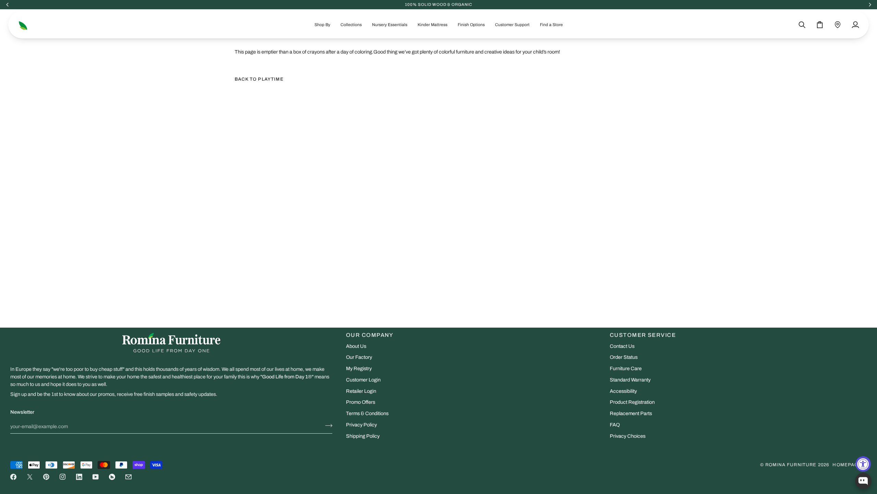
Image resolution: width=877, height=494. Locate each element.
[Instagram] (63, 477)
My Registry (359, 368)
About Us (356, 346)
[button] (322, 24)
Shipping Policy (363, 436)
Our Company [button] (370, 335)
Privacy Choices (627, 436)
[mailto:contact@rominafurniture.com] (128, 477)
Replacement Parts (631, 413)
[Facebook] (13, 477)
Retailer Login (361, 391)
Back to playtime (259, 79)
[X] (30, 477)
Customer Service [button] (643, 335)
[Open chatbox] (863, 481)
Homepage (847, 464)
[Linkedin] (79, 477)
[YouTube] (95, 477)
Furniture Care (626, 368)
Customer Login (363, 380)
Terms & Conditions (367, 413)
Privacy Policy (361, 424)
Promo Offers (360, 402)
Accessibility (623, 391)
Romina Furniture (791, 464)
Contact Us (622, 346)
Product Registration (632, 402)
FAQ (615, 424)
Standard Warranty (630, 380)
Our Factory (359, 357)
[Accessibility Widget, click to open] (863, 464)
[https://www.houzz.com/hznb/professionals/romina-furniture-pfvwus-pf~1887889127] (112, 477)
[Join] (326, 425)
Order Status (624, 357)
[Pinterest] (46, 477)
